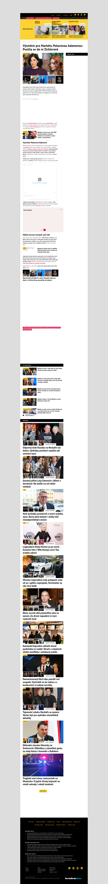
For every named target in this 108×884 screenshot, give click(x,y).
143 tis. (73, 869)
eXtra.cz (44, 878)
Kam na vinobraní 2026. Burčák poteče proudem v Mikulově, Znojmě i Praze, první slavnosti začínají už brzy (50, 855)
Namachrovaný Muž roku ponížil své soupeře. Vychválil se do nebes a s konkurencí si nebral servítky (41, 682)
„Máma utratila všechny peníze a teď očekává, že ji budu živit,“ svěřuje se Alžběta (44, 847)
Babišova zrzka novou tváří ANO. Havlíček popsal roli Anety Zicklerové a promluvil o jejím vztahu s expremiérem (47, 134)
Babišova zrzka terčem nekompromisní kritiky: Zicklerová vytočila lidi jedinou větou (49, 390)
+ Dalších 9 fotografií (50, 676)
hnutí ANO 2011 (57, 327)
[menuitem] (52, 15)
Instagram (46, 327)
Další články (43, 791)
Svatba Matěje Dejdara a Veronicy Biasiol (43, 18)
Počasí (58, 821)
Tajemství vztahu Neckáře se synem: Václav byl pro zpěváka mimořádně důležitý (41, 715)
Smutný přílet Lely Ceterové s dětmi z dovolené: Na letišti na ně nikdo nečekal (42, 483)
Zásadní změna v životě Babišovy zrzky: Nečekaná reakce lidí (49, 400)
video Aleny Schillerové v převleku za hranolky (34, 263)
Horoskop (65, 15)
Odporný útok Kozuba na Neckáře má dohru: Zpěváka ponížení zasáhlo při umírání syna (42, 450)
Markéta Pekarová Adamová (37, 327)
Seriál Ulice (31, 821)
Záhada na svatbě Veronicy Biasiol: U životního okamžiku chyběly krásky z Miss (60, 36)
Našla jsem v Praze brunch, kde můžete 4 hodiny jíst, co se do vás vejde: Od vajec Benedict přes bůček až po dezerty (51, 860)
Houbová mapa (71, 825)
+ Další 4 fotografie (49, 742)
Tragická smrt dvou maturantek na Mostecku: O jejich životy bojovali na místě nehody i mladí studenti (41, 781)
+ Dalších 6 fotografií (50, 576)
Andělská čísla (51, 821)
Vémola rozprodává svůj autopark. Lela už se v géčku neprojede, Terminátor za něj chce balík (42, 582)
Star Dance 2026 (39, 825)
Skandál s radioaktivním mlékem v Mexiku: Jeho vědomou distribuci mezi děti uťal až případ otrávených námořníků (51, 846)
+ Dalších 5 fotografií (50, 510)
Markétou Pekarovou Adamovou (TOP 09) (38, 149)
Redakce (27, 869)
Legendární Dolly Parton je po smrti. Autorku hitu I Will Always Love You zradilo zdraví (41, 549)
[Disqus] (43, 347)
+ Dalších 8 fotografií (50, 643)
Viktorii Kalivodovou (35, 126)
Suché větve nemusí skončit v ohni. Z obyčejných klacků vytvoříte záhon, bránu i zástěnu (46, 861)
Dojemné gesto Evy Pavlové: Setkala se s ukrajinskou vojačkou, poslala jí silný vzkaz (43, 37)
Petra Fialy (38, 205)
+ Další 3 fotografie (49, 543)
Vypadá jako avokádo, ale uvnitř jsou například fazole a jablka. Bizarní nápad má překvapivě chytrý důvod (49, 858)
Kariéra (27, 870)
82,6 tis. (82, 869)
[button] (71, 15)
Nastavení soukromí (53, 872)
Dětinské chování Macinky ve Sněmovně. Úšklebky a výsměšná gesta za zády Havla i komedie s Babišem (42, 748)
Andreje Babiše (49, 123)
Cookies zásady (52, 867)
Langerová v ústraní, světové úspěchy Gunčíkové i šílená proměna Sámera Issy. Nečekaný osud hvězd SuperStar (77, 37)
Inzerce (39, 867)
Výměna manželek (40, 821)
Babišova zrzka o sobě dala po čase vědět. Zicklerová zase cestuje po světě (50, 369)
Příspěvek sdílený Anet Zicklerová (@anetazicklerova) (39, 199)
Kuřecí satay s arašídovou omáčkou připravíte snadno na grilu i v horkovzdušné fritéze (45, 857)
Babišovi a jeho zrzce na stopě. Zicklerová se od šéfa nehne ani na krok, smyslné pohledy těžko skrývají (50, 411)
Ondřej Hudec (35, 99)
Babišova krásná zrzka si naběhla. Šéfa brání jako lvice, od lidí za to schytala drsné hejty (47, 250)
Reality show (77, 821)
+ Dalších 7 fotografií (50, 477)
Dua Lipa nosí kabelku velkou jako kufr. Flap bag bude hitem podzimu (42, 849)
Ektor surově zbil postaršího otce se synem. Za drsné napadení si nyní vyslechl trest (41, 615)
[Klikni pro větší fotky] (43, 64)
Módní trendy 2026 (66, 821)
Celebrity (58, 15)
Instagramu (27, 147)
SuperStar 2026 (56, 18)
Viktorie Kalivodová (27, 329)
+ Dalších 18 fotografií (50, 444)
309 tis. (69, 869)
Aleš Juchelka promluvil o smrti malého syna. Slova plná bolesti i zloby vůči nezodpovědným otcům (43, 516)
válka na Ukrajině (30, 18)
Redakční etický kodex (42, 869)
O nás (27, 867)
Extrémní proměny (49, 825)
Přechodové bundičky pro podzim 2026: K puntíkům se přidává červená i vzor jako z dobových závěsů (48, 844)
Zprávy (52, 15)
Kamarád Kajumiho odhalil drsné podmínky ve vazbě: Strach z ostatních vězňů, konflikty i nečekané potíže (42, 649)
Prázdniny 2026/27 (61, 825)
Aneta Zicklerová (33, 123)
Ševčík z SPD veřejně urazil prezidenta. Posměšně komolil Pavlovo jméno (42, 839)
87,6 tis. (77, 869)
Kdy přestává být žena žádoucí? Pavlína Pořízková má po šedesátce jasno (42, 850)
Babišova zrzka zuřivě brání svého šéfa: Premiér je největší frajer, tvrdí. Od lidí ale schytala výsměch (50, 380)
